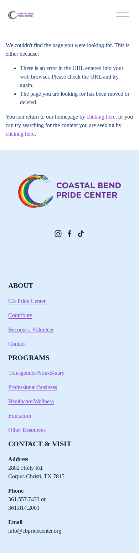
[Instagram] (58, 233)
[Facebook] (69, 233)
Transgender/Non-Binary (36, 373)
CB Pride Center (27, 301)
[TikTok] (80, 233)
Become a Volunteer (31, 330)
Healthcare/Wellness (31, 401)
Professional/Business (32, 387)
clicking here (101, 117)
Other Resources (27, 430)
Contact (17, 344)
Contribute (20, 315)
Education (19, 416)
